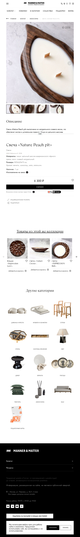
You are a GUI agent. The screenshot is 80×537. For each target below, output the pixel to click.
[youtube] (17, 506)
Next (69, 63)
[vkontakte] (8, 506)
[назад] (3, 256)
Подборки (60, 11)
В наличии (35, 11)
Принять (65, 528)
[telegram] (12, 506)
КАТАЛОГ (10, 11)
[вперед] (76, 256)
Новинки (23, 11)
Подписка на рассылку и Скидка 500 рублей (30, 516)
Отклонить (53, 528)
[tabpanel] (40, 62)
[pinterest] (21, 506)
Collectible (48, 11)
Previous (10, 63)
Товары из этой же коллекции (40, 231)
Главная (13, 18)
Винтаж (71, 11)
